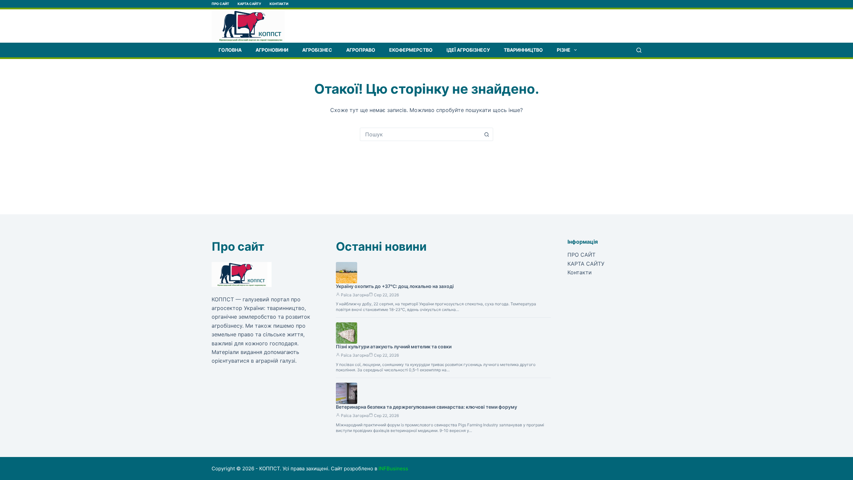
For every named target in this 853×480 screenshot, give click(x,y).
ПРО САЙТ (220, 4)
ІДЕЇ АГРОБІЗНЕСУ (468, 50)
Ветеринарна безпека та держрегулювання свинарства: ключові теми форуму (426, 407)
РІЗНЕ (563, 50)
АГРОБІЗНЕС (317, 50)
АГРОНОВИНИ (272, 50)
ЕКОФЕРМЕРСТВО (410, 50)
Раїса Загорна (355, 294)
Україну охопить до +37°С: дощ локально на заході (395, 286)
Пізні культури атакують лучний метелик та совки (393, 346)
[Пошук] (638, 50)
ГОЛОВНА (230, 50)
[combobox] (420, 134)
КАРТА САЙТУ (249, 4)
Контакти (279, 4)
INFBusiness (393, 468)
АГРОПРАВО (360, 50)
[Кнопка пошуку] (486, 134)
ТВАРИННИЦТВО (523, 50)
